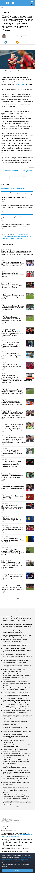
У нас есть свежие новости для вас (17, 171)
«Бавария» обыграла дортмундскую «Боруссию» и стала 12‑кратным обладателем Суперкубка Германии (17, 656)
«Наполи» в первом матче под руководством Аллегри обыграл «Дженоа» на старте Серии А (17, 207)
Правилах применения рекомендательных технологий (16, 835)
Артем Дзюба (20, 84)
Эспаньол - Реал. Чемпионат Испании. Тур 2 (17, 732)
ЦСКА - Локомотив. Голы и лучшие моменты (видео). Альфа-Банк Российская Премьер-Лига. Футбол (17, 716)
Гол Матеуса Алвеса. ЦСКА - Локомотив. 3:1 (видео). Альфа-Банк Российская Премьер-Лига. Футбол (16, 772)
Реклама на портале (7, 819)
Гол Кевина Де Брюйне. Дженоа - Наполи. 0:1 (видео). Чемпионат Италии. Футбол (17, 666)
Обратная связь (5, 817)
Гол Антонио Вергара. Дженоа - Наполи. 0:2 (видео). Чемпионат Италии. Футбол (16, 645)
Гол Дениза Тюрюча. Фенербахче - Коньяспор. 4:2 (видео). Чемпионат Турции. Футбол (17, 650)
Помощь (3, 815)
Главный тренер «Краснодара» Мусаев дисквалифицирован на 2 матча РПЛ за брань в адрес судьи (16, 236)
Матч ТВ (31, 167)
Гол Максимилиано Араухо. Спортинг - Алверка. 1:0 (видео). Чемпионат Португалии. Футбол (17, 683)
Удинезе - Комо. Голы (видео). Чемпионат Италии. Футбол (16, 783)
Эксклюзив (20, 188)
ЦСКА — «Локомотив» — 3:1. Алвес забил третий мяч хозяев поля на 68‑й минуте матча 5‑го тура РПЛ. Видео (16, 778)
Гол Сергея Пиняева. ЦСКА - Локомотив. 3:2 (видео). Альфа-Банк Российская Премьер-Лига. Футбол (17, 755)
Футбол (5, 12)
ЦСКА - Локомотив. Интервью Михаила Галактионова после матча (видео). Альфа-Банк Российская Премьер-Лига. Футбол (16, 694)
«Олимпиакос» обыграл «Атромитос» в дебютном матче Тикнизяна (14, 217)
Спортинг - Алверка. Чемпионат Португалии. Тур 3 (13, 741)
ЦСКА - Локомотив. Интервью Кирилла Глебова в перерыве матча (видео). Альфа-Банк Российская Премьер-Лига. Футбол (16, 796)
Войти (32, 4)
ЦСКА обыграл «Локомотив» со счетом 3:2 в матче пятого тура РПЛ (17, 745)
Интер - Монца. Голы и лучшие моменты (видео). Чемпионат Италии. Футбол (16, 767)
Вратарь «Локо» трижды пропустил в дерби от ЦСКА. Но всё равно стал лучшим (16, 225)
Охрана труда (5, 821)
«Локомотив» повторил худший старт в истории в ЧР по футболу (15, 728)
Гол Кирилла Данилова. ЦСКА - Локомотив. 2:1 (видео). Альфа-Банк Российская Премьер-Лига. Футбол (17, 802)
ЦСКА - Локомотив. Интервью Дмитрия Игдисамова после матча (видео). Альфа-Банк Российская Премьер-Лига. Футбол (16, 706)
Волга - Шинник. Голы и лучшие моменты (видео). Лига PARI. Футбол (16, 750)
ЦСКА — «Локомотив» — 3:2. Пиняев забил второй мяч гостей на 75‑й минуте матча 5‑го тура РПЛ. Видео (16, 761)
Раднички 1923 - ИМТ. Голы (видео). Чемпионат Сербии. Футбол (14, 670)
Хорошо (17, 870)
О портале (4, 818)
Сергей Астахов (11, 36)
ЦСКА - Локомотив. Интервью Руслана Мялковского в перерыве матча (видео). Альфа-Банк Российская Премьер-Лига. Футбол (16, 789)
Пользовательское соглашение (10, 820)
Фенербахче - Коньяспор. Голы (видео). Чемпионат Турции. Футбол (15, 640)
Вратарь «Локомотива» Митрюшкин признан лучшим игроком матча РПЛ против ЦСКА (15, 736)
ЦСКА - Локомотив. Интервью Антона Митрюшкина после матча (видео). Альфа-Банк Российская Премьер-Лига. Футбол (16, 700)
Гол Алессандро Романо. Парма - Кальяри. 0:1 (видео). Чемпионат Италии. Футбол (17, 661)
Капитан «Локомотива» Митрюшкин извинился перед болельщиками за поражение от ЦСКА (15, 722)
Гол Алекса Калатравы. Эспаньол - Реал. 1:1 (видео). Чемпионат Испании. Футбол (16, 688)
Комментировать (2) (17, 178)
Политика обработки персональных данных (13, 822)
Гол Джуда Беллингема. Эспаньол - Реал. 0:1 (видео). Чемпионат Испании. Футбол (17, 711)
